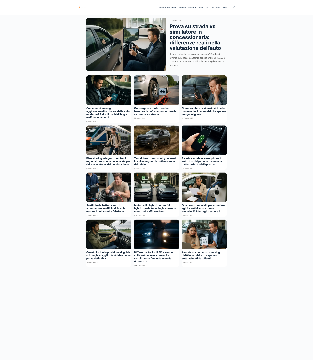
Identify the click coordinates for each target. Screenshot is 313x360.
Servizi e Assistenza (187, 7)
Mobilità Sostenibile (167, 7)
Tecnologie (203, 7)
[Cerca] (234, 7)
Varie (225, 7)
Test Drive (215, 7)
